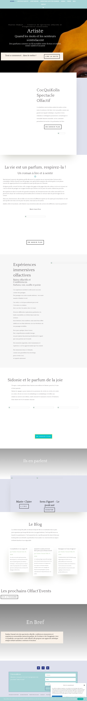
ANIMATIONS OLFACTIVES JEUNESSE (49, 1)
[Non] (85, 699)
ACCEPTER (80, 698)
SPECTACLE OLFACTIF (22, 1)
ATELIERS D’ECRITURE (14, 694)
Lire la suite (51, 56)
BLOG (74, 1)
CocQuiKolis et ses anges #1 (18, 549)
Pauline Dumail (16, 552)
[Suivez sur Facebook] (43, 667)
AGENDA (63, 1)
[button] (84, 685)
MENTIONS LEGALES (34, 694)
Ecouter (49, 509)
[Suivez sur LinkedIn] (47, 667)
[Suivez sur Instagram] (38, 667)
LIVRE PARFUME (34, 1)
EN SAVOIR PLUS (53, 127)
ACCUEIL (12, 1)
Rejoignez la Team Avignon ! (67, 549)
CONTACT (43, 4)
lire (24, 506)
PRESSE (69, 1)
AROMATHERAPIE (24, 694)
